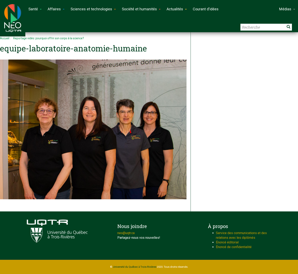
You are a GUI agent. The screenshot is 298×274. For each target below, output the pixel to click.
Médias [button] (285, 9)
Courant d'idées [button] (206, 9)
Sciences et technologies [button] (91, 9)
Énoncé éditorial (227, 242)
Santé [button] (33, 9)
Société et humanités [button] (139, 9)
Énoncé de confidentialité (234, 247)
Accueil (4, 38)
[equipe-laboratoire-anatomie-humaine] (93, 129)
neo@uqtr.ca (126, 233)
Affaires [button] (54, 9)
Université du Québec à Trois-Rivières (134, 266)
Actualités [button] (175, 9)
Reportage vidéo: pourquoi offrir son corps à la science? (48, 38)
